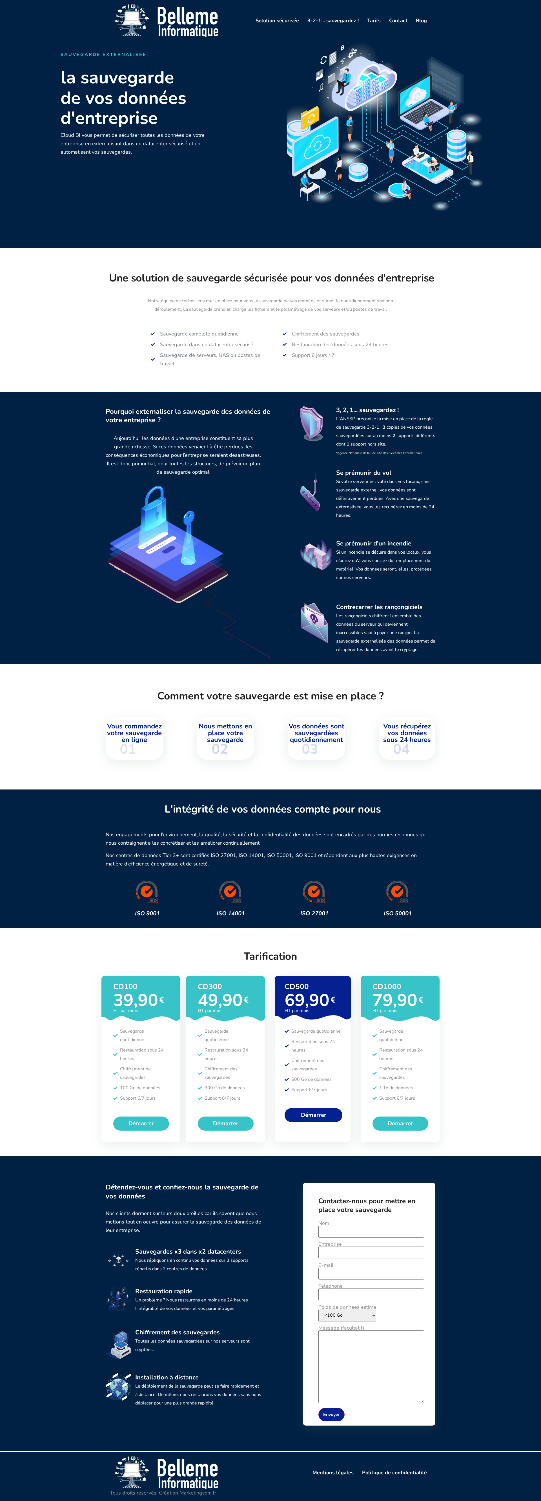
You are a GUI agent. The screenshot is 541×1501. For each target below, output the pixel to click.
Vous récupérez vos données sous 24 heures (407, 733)
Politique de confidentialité (394, 1472)
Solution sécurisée (277, 20)
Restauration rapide (163, 1291)
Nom (323, 1224)
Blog (421, 20)
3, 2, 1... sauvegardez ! (367, 410)
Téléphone (330, 1286)
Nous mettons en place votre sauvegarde (225, 733)
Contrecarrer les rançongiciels (379, 607)
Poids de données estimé (347, 1307)
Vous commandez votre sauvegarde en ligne (134, 733)
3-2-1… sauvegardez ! (333, 20)
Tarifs (374, 20)
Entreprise (330, 1244)
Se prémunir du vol (363, 473)
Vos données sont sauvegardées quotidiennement (316, 733)
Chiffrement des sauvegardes (177, 1332)
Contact (398, 20)
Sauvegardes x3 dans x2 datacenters (188, 1251)
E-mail (325, 1266)
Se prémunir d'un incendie (373, 543)
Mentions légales (333, 1472)
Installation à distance (167, 1377)
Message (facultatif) (341, 1328)
